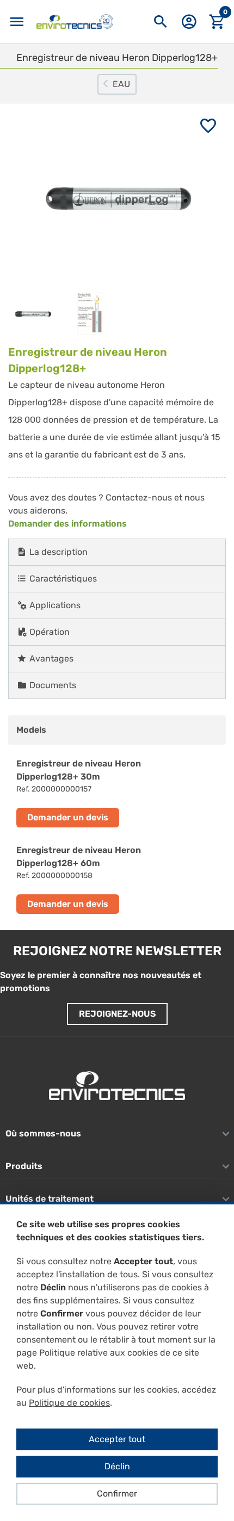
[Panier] (217, 22)
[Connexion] (189, 25)
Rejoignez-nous (117, 1014)
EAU (121, 84)
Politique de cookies (69, 1403)
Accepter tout (117, 1439)
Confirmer (117, 1493)
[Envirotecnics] (74, 22)
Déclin (117, 1466)
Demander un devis (67, 817)
